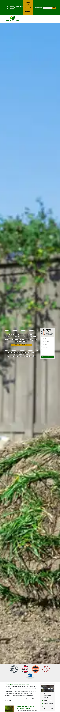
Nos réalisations (21, 345)
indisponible (10, 7)
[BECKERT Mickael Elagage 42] (12, 19)
